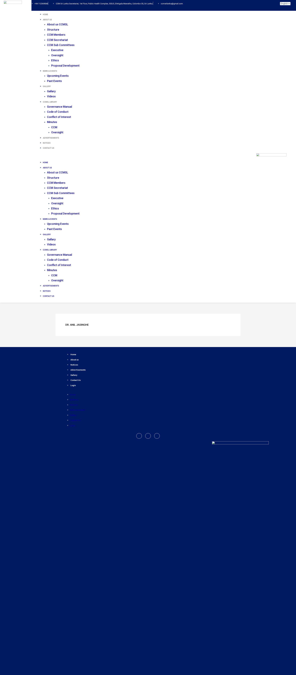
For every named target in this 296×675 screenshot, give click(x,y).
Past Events (54, 81)
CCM (54, 127)
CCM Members (56, 34)
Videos (51, 96)
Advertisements (51, 138)
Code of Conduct (57, 111)
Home (45, 14)
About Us (47, 20)
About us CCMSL (57, 24)
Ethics (55, 60)
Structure (53, 29)
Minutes (52, 122)
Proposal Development (65, 65)
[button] (139, 157)
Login (73, 385)
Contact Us (48, 148)
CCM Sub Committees (60, 45)
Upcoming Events (58, 75)
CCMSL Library (50, 102)
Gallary (51, 91)
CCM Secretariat (57, 40)
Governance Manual (59, 106)
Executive (57, 50)
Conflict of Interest (59, 117)
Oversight (57, 55)
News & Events (50, 71)
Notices (47, 143)
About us (74, 360)
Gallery (47, 86)
